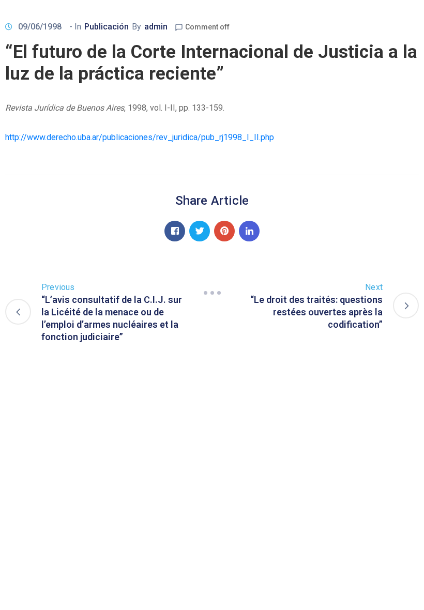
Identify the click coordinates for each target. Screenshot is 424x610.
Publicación (106, 27)
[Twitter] (199, 231)
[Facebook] (174, 231)
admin (156, 27)
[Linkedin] (249, 231)
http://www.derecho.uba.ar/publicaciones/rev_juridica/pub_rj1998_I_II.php (139, 137)
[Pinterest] (224, 231)
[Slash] (212, 293)
